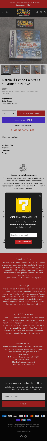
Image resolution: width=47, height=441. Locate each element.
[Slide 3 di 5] (25, 69)
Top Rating (30, 364)
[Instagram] (25, 436)
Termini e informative (23, 431)
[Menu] (2, 12)
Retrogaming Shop (20, 425)
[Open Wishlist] (41, 12)
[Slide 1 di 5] (5, 69)
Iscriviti (23, 404)
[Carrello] (45, 12)
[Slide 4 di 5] (35, 69)
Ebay (26, 275)
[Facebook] (21, 436)
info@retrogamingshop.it (25, 362)
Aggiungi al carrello (32, 113)
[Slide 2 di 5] (15, 69)
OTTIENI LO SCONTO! (23, 242)
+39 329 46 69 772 (25, 359)
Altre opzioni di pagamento (23, 125)
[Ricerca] (7, 12)
